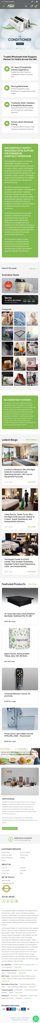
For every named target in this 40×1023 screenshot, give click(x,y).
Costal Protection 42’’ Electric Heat (24, 965)
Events (4, 860)
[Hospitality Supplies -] (11, 6)
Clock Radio (14, 996)
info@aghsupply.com (8, 883)
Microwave (19, 998)
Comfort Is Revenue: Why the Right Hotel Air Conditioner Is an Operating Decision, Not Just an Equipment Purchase (19, 473)
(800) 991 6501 (6, 880)
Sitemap (22, 858)
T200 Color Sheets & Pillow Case (17, 987)
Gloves (11, 992)
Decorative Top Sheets (25, 970)
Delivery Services (7, 855)
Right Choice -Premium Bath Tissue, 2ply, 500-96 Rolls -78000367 (16, 655)
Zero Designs (24, 1020)
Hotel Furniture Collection (9, 828)
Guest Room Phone (7, 998)
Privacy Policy (6, 852)
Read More (32, 482)
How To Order (24, 855)
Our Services (5, 870)
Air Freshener (18, 990)
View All (17, 967)
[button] (15, 48)
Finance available (9, 1)
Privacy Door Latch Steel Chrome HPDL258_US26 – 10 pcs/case (18, 735)
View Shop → (33, 584)
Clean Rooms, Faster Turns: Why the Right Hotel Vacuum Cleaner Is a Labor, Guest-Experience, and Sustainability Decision (19, 518)
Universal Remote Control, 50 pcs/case (17, 695)
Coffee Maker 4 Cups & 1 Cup (28, 996)
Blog (21, 873)
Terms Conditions (25, 852)
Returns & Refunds (7, 858)
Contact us (5, 760)
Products (23, 868)
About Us (4, 868)
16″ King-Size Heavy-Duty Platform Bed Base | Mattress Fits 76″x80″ (19, 615)
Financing (23, 870)
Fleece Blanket (11, 973)
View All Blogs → (32, 439)
